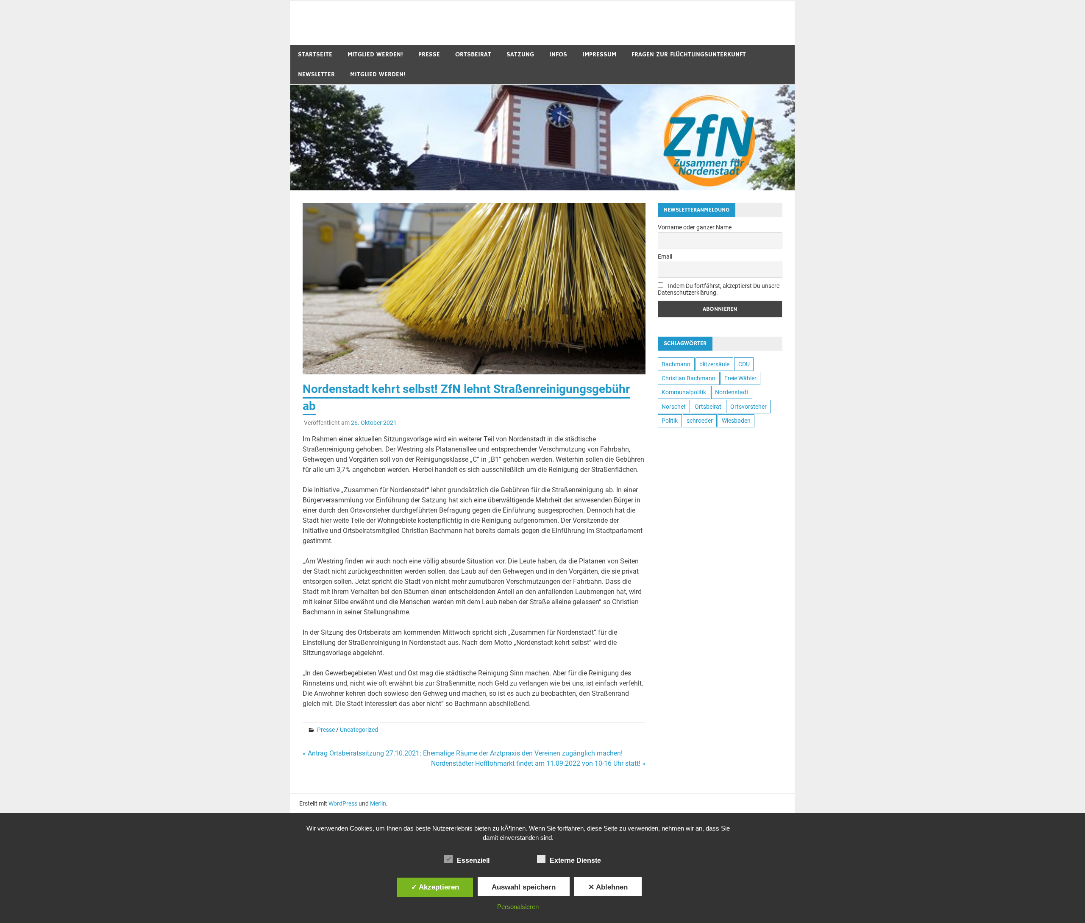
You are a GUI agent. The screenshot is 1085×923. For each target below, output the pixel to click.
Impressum (599, 54)
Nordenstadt (731, 392)
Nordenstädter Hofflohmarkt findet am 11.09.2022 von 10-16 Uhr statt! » (538, 763)
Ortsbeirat (473, 54)
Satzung (520, 54)
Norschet (674, 406)
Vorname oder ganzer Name (695, 227)
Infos (558, 54)
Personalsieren (518, 906)
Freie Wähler (740, 378)
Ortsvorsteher (748, 406)
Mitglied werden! (375, 54)
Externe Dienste (575, 860)
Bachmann (676, 364)
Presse (429, 54)
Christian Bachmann (688, 378)
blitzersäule (714, 364)
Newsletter (316, 74)
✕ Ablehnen (608, 887)
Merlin (378, 803)
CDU (744, 364)
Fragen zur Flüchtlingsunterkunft (689, 54)
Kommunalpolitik (684, 392)
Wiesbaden (736, 420)
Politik (670, 420)
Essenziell (473, 860)
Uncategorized (359, 729)
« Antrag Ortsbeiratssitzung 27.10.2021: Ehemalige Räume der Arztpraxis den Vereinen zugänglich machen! (463, 753)
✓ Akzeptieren (435, 887)
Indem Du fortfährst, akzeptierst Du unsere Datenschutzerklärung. (718, 289)
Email (665, 256)
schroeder (700, 420)
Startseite (315, 54)
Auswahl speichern (524, 887)
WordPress (342, 803)
